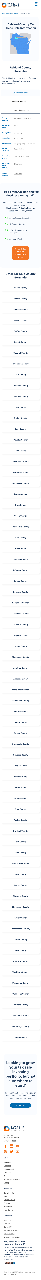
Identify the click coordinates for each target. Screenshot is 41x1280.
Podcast (7, 1203)
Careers (7, 1224)
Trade (6, 1176)
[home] (10, 4)
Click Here (18, 164)
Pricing (6, 1183)
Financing (7, 1166)
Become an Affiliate (11, 1230)
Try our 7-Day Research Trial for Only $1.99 (20, 253)
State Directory (9, 1193)
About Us (7, 1220)
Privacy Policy (9, 1234)
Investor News (9, 1200)
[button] (36, 4)
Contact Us (8, 1227)
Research (7, 1162)
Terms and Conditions (12, 1237)
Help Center (8, 1210)
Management (9, 1169)
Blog (5, 1196)
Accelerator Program (11, 1179)
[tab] (20, 93)
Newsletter (8, 1206)
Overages (7, 1172)
